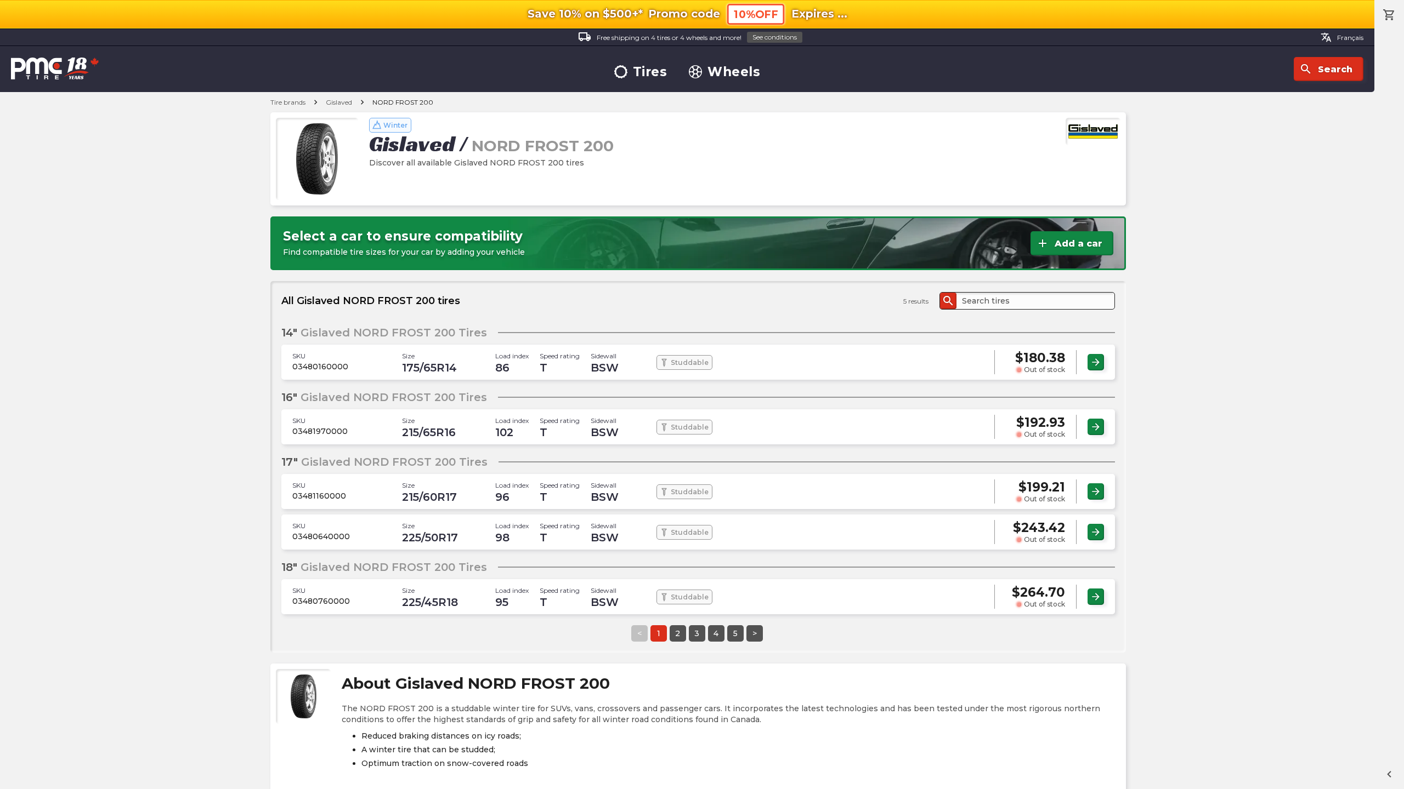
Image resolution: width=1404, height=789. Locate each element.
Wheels (733, 72)
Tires (650, 72)
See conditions (774, 37)
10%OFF (756, 14)
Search (1325, 69)
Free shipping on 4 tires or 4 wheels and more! (687, 36)
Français (1342, 37)
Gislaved (339, 102)
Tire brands (287, 102)
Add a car (1069, 243)
